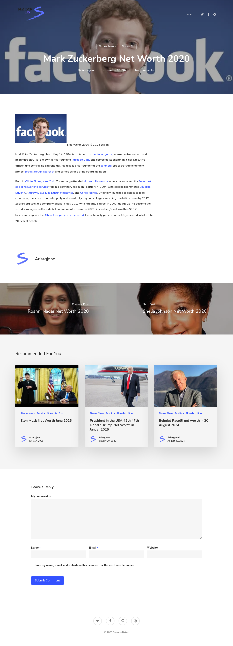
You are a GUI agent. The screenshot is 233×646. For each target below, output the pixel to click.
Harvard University (96, 181)
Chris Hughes (88, 192)
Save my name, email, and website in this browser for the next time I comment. (85, 565)
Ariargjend (89, 70)
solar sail (106, 165)
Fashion (41, 413)
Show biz (128, 46)
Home (188, 14)
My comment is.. (41, 496)
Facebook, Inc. (81, 159)
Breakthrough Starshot (39, 171)
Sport (62, 413)
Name (36, 547)
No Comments (144, 70)
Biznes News (107, 46)
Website (152, 547)
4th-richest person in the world (64, 215)
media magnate (102, 154)
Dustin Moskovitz (62, 192)
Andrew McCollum (38, 192)
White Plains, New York (40, 181)
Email (93, 547)
